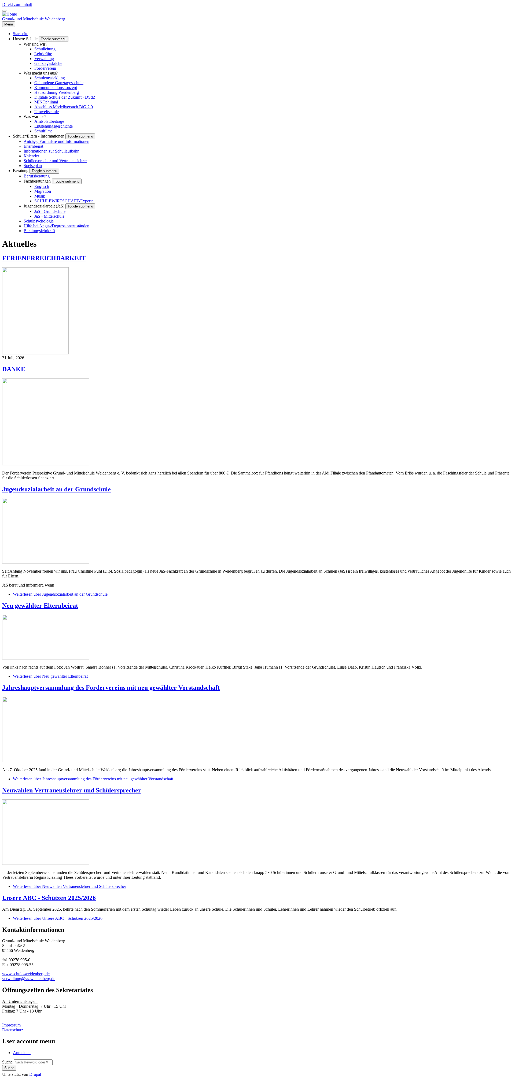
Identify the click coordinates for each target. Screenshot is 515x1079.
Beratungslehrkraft (39, 230)
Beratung (21, 170)
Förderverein (45, 68)
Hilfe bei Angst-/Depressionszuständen (56, 226)
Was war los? (35, 116)
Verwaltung (44, 58)
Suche (7, 1062)
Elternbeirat (33, 146)
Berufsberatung (37, 176)
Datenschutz (12, 1030)
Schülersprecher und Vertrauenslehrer (55, 160)
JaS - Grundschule (49, 211)
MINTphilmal (46, 102)
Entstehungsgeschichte (53, 126)
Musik (39, 196)
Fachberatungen (38, 181)
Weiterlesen (60, 594)
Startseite (20, 33)
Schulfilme (43, 131)
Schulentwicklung (49, 78)
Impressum (11, 1025)
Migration (42, 191)
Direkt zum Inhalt (17, 4)
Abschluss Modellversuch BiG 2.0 (63, 107)
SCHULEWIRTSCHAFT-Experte (63, 201)
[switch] (4, 11)
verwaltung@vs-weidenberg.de (28, 978)
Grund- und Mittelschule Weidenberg (33, 19)
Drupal (35, 1074)
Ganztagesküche (48, 63)
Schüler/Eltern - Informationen (39, 136)
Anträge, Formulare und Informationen (56, 141)
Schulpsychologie (39, 221)
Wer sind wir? (35, 44)
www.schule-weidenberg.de (26, 974)
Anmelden (22, 1052)
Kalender (31, 156)
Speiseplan (33, 165)
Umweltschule (46, 111)
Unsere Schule (26, 38)
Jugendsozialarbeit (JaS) (44, 206)
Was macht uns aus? (41, 73)
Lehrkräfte (43, 53)
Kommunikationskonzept (55, 87)
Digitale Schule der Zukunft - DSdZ (64, 97)
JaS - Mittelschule (49, 216)
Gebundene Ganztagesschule (58, 82)
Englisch (41, 186)
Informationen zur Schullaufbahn (51, 151)
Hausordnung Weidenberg (56, 92)
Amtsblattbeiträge (49, 121)
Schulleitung (45, 49)
